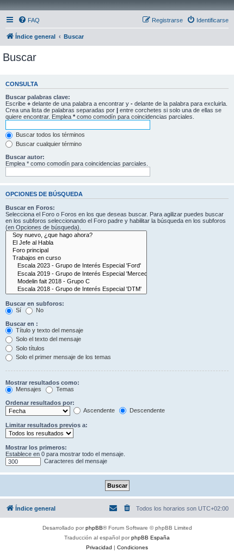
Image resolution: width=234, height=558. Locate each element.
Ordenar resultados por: (40, 402)
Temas (64, 389)
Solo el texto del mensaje (47, 339)
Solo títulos (29, 348)
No (39, 310)
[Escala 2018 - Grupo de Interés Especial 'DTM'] (76, 289)
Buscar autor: (25, 157)
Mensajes (27, 389)
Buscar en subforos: (34, 303)
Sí (17, 310)
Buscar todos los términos (49, 134)
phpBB (94, 528)
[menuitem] (29, 20)
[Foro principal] (76, 250)
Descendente (146, 410)
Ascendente (98, 410)
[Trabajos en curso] (76, 258)
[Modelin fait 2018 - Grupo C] (76, 282)
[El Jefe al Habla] (76, 243)
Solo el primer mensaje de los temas (62, 357)
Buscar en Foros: (30, 207)
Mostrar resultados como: (42, 382)
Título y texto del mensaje (48, 330)
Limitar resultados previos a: (46, 425)
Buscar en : (21, 323)
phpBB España (150, 538)
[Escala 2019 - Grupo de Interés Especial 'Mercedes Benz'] (76, 274)
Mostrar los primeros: (36, 447)
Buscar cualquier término (48, 144)
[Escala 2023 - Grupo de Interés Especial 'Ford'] (76, 266)
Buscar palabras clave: (37, 97)
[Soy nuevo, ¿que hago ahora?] (76, 235)
